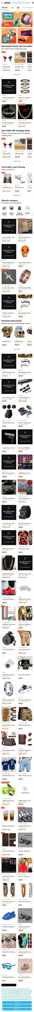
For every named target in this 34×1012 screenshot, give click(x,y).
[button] (25, 3)
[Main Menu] (2, 3)
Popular (5, 7)
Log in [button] (28, 3)
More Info (17, 1009)
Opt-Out (17, 1006)
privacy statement (16, 992)
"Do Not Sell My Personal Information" (17, 999)
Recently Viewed (28, 7)
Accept (17, 1002)
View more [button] (17, 74)
